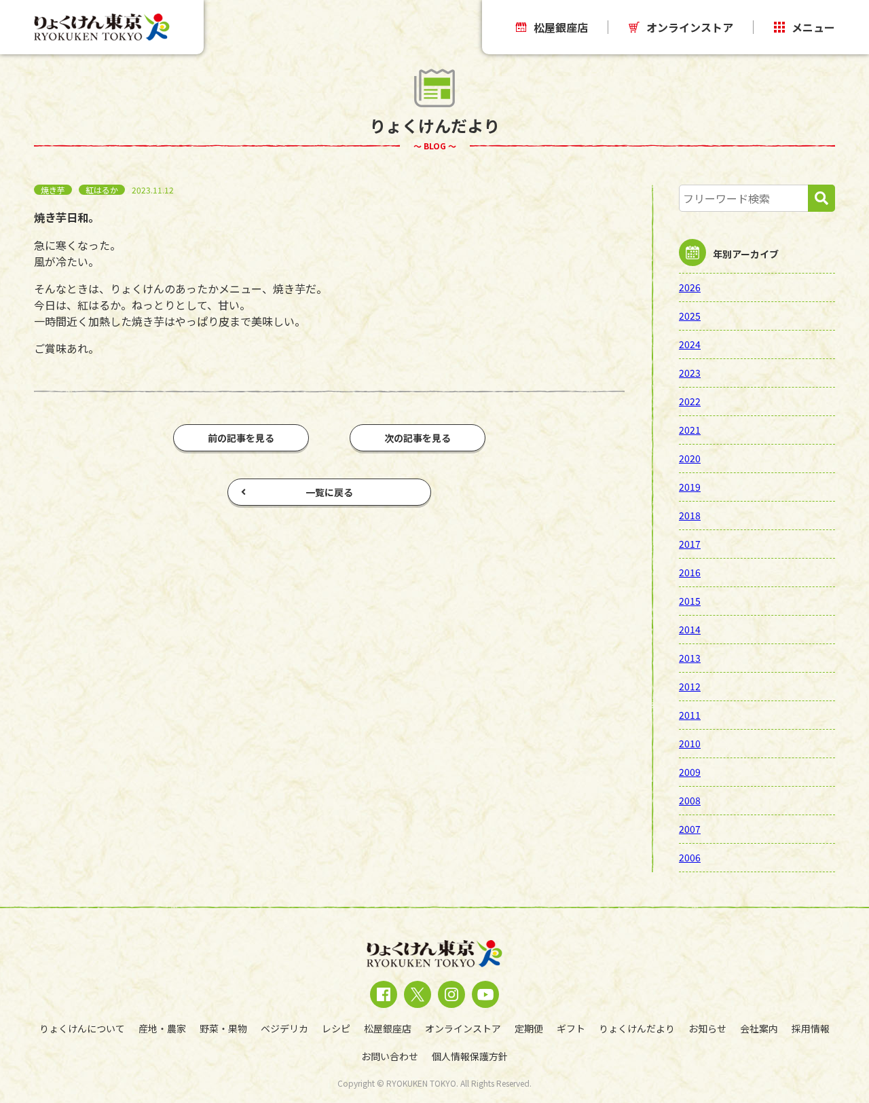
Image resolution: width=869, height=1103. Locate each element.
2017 (690, 543)
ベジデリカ (284, 1028)
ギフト (571, 1028)
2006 (690, 857)
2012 (690, 686)
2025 (690, 315)
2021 (690, 429)
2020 (690, 458)
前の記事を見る (241, 438)
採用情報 (811, 1028)
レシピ (336, 1028)
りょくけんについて (82, 1028)
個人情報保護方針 (470, 1056)
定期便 (529, 1028)
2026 (690, 287)
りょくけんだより (637, 1028)
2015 (690, 600)
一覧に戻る (329, 492)
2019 (690, 486)
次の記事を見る (417, 438)
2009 (690, 772)
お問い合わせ (389, 1056)
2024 (690, 344)
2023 (690, 372)
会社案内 (759, 1028)
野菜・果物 (223, 1028)
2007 (690, 829)
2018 (690, 515)
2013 (690, 658)
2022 (690, 401)
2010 (690, 743)
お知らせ (707, 1028)
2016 (690, 572)
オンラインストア (689, 27)
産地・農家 (162, 1028)
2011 (690, 715)
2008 (690, 800)
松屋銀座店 (561, 27)
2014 (690, 629)
